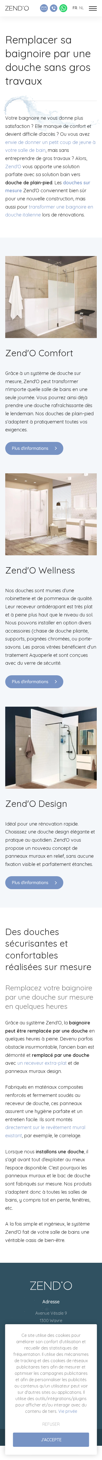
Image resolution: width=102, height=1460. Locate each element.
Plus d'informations (30, 448)
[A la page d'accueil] (17, 8)
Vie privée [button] (67, 1411)
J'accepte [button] (51, 1439)
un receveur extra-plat (42, 1063)
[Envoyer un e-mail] (44, 8)
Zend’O (13, 166)
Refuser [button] (51, 1424)
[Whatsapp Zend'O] (63, 8)
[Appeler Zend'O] (53, 8)
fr (75, 8)
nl (81, 8)
